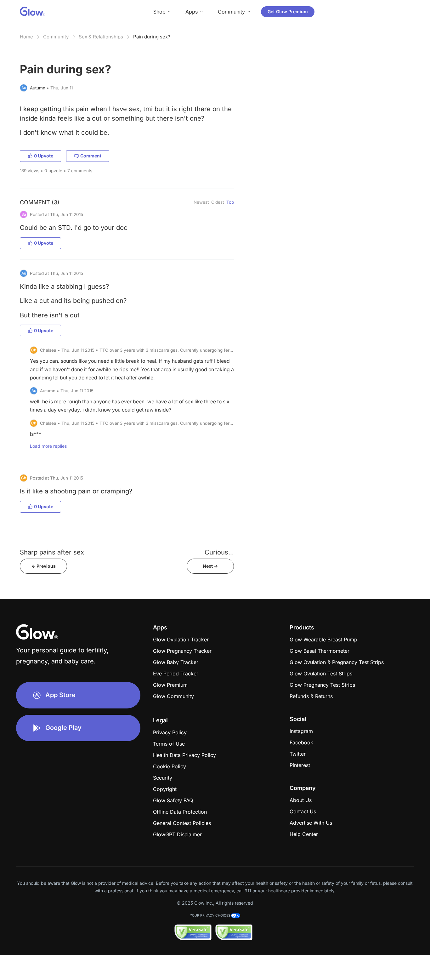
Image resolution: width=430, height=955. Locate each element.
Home (26, 37)
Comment (90, 155)
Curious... (219, 552)
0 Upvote (43, 155)
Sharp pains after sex (52, 552)
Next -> (210, 566)
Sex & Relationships (101, 37)
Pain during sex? (151, 37)
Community (56, 37)
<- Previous (43, 566)
